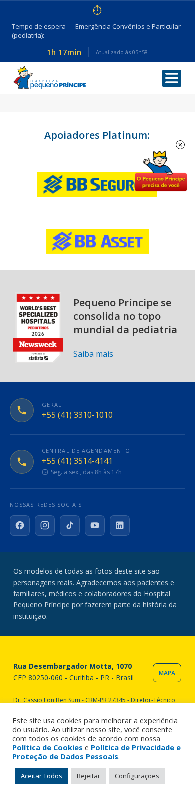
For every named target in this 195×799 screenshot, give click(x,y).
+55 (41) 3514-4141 (77, 461)
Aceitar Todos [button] (41, 775)
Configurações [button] (137, 775)
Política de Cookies (47, 747)
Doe (161, 171)
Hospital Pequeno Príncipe (50, 77)
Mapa (167, 673)
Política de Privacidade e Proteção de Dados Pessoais (96, 751)
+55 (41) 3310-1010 (77, 415)
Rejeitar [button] (88, 775)
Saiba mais (94, 353)
